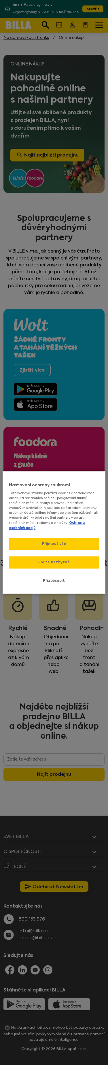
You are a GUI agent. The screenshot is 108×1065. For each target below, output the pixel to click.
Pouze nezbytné (54, 562)
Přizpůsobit (54, 580)
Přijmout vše (54, 543)
